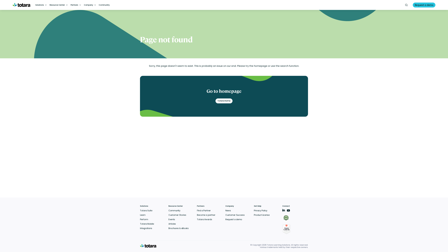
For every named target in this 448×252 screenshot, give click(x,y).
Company (88, 5)
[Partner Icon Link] (286, 218)
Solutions (39, 5)
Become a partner (206, 215)
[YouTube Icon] (288, 211)
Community (104, 5)
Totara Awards (204, 219)
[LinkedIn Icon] (283, 210)
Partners (74, 5)
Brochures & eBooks (178, 228)
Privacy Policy (260, 210)
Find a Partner (204, 210)
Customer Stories (177, 215)
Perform (144, 219)
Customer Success (235, 215)
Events (171, 219)
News (228, 210)
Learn (142, 215)
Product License (262, 215)
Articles (172, 223)
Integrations (146, 228)
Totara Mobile (147, 223)
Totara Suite (146, 210)
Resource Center (57, 5)
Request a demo (233, 219)
